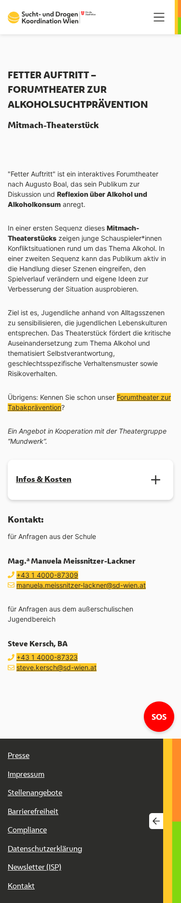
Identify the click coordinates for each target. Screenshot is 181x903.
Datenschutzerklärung (45, 849)
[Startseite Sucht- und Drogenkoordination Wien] (52, 17)
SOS (163, 716)
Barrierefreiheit (33, 811)
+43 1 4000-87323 (47, 657)
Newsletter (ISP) (34, 867)
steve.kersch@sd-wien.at (56, 667)
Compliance (27, 830)
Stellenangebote (35, 792)
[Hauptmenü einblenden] (159, 17)
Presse (18, 755)
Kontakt (21, 886)
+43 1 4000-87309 (47, 575)
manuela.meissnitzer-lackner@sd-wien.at (81, 585)
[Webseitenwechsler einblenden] (156, 821)
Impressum (26, 774)
